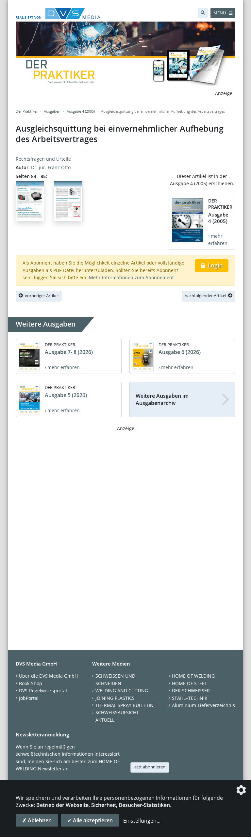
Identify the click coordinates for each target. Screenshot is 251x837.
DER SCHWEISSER (191, 690)
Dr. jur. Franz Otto (51, 167)
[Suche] (203, 13)
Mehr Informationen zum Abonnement (131, 277)
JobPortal (29, 698)
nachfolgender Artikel (206, 295)
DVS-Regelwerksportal (43, 690)
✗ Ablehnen (37, 820)
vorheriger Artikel (41, 295)
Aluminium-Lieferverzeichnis (203, 705)
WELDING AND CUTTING (121, 690)
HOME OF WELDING (193, 676)
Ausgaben (52, 111)
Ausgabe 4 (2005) (81, 111)
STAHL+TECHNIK (190, 698)
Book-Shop (30, 683)
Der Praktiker (27, 111)
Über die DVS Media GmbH (48, 676)
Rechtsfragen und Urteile (43, 159)
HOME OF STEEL (189, 683)
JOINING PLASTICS (115, 698)
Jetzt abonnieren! (149, 767)
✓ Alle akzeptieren (90, 820)
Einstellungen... (141, 820)
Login (214, 265)
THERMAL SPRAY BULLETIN (124, 705)
